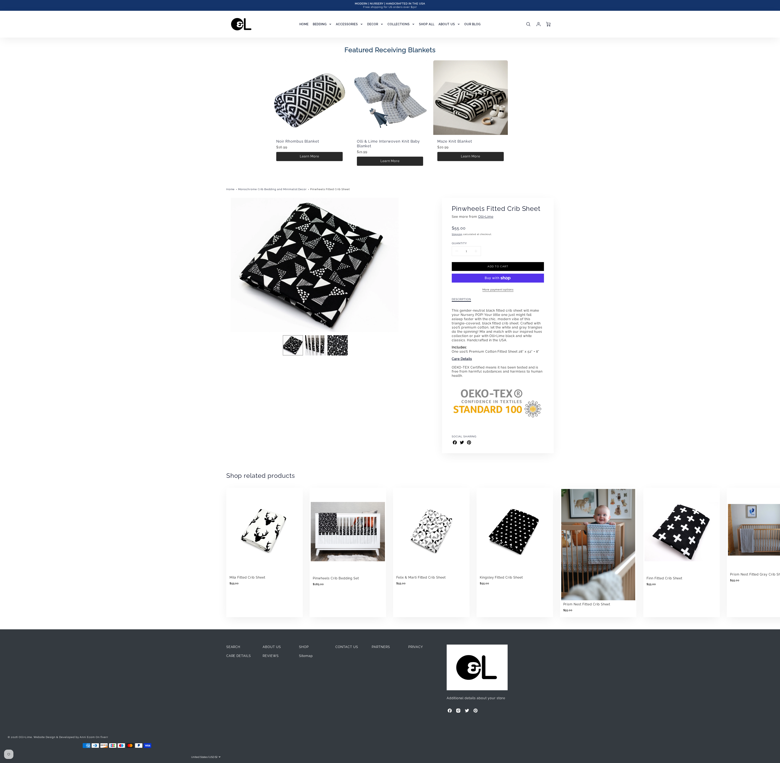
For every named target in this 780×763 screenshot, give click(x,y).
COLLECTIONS (399, 24)
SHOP (304, 647)
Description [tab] (461, 299)
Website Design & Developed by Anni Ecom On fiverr (71, 737)
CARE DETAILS (238, 656)
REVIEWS (271, 656)
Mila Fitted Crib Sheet (247, 577)
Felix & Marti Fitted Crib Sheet (421, 577)
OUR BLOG (472, 24)
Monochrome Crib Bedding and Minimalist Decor (272, 189)
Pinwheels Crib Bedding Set (336, 578)
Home (230, 189)
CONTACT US (346, 647)
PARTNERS (381, 647)
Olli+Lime (485, 217)
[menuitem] (304, 24)
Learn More (309, 156)
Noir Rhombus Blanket (297, 141)
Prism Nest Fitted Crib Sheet (586, 604)
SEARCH (233, 647)
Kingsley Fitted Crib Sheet (501, 577)
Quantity (459, 243)
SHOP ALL (426, 24)
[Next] (406, 265)
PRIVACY (415, 647)
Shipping (457, 234)
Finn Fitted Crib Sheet (664, 578)
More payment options (498, 289)
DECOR (372, 24)
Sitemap (306, 656)
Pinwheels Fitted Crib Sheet (330, 189)
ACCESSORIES (347, 24)
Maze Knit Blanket (454, 141)
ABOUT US (447, 24)
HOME (304, 24)
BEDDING (320, 24)
